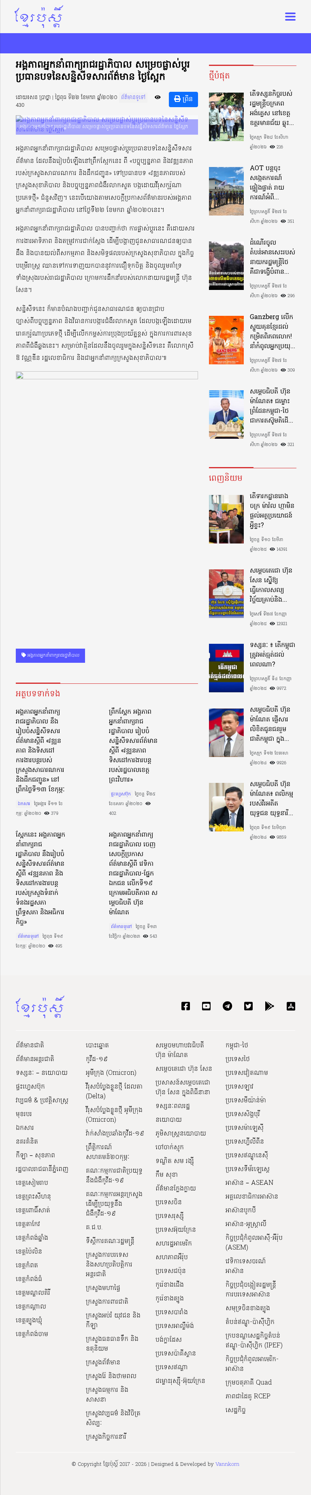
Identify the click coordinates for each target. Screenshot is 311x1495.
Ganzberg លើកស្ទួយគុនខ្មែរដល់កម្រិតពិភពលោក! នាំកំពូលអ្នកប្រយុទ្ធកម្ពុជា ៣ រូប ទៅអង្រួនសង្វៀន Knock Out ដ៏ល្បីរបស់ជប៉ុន (272, 332)
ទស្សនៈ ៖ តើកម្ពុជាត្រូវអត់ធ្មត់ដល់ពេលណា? (272, 655)
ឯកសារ (24, 804)
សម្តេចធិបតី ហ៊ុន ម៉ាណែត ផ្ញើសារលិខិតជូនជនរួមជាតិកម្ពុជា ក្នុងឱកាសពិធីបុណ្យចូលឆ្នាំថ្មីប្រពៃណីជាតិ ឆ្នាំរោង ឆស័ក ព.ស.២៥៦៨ (272, 724)
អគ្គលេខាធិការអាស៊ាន (252, 1197)
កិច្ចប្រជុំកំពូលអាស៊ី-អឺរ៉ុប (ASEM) (254, 1243)
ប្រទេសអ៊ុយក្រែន (176, 1230)
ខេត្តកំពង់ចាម (32, 1334)
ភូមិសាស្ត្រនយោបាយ (181, 1134)
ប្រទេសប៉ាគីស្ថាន (176, 1354)
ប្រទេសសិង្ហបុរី (243, 1114)
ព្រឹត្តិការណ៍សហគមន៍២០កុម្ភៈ (108, 1152)
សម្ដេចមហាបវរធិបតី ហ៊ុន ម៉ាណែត (180, 1050)
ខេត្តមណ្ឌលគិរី (33, 1293)
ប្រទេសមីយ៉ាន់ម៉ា (246, 1101)
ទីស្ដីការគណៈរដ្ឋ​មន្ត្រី (110, 1241)
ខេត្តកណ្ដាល (31, 1307)
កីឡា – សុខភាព (35, 1156)
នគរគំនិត (27, 1142)
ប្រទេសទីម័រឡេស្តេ (248, 1169)
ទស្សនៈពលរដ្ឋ (173, 1106)
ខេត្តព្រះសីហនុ (33, 1197)
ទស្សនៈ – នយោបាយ (42, 1073)
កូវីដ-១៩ (97, 1059)
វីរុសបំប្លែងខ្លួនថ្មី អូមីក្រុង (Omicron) (114, 1115)
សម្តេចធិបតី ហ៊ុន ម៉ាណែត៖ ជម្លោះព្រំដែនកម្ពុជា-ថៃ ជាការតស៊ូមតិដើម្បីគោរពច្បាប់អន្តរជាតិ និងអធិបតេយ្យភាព (272, 406)
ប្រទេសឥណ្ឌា (172, 1367)
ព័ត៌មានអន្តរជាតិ (35, 1059)
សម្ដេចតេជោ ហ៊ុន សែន (184, 1069)
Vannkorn (227, 1464)
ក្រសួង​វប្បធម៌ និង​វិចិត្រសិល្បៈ (113, 1418)
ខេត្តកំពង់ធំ (29, 1279)
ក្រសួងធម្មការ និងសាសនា (107, 1395)
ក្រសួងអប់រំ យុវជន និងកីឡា (113, 1320)
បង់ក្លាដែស (169, 1340)
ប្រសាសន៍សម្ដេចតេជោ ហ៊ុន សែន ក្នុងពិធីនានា (183, 1087)
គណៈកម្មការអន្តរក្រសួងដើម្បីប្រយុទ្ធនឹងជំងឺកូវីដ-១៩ (114, 1204)
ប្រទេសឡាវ (239, 1087)
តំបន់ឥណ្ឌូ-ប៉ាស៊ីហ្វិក (250, 1322)
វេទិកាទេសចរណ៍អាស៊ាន (246, 1266)
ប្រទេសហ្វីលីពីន (245, 1142)
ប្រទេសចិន (169, 1202)
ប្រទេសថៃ (238, 1059)
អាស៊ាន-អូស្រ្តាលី (246, 1224)
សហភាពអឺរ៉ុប (172, 1257)
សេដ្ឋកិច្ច (236, 1410)
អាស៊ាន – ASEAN (249, 1183)
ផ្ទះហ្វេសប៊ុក (121, 794)
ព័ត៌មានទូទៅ (133, 97)
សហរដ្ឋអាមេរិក (174, 1244)
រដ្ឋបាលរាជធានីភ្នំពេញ (42, 1169)
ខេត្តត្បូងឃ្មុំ (29, 1321)
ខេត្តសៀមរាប (32, 1183)
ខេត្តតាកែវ (28, 1224)
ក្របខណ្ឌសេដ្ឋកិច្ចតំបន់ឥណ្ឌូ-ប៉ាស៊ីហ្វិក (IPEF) (254, 1341)
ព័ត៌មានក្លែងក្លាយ (176, 1189)
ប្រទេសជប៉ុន (171, 1271)
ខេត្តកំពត (27, 1266)
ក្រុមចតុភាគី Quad (249, 1383)
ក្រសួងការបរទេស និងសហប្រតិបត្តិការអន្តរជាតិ (109, 1264)
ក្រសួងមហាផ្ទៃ (103, 1288)
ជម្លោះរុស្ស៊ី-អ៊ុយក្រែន (180, 1381)
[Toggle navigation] (287, 16)
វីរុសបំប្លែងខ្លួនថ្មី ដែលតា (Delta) (114, 1092)
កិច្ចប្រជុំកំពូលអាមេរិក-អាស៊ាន (252, 1364)
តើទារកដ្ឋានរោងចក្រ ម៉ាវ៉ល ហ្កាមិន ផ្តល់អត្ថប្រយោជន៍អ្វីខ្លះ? (272, 511)
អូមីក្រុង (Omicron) (111, 1073)
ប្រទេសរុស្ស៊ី (170, 1216)
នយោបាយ (169, 1120)
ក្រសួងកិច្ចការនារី (106, 1437)
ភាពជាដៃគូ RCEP (248, 1397)
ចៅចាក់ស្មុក (170, 1147)
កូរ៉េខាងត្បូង (170, 1299)
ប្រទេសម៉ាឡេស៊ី (245, 1128)
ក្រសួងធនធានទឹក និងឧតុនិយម (112, 1344)
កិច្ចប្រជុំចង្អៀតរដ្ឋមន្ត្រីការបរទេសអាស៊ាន (251, 1290)
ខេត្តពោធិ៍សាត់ (33, 1211)
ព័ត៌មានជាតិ (30, 1046)
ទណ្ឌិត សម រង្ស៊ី (175, 1161)
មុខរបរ (24, 1114)
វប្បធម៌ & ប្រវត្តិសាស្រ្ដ (42, 1101)
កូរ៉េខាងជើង (170, 1285)
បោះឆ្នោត (97, 1046)
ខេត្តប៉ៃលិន (29, 1252)
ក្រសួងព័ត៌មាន (103, 1363)
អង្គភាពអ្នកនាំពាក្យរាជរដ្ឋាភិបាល (52, 655)
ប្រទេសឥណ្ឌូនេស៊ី (247, 1156)
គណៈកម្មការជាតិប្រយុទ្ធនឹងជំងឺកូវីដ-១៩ (114, 1176)
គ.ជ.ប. (94, 1228)
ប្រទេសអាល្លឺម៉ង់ (175, 1326)
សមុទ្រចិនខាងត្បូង (248, 1308)
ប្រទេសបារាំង (172, 1312)
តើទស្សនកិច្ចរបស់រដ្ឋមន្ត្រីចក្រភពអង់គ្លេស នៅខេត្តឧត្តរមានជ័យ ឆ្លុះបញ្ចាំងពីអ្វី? (271, 108)
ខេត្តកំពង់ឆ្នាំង (32, 1238)
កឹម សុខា (167, 1175)
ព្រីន (187, 99)
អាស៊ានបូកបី (241, 1211)
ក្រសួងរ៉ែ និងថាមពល (111, 1376)
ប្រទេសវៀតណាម (247, 1073)
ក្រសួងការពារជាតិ (107, 1302)
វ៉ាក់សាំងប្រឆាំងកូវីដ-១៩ (115, 1134)
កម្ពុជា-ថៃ (237, 1046)
